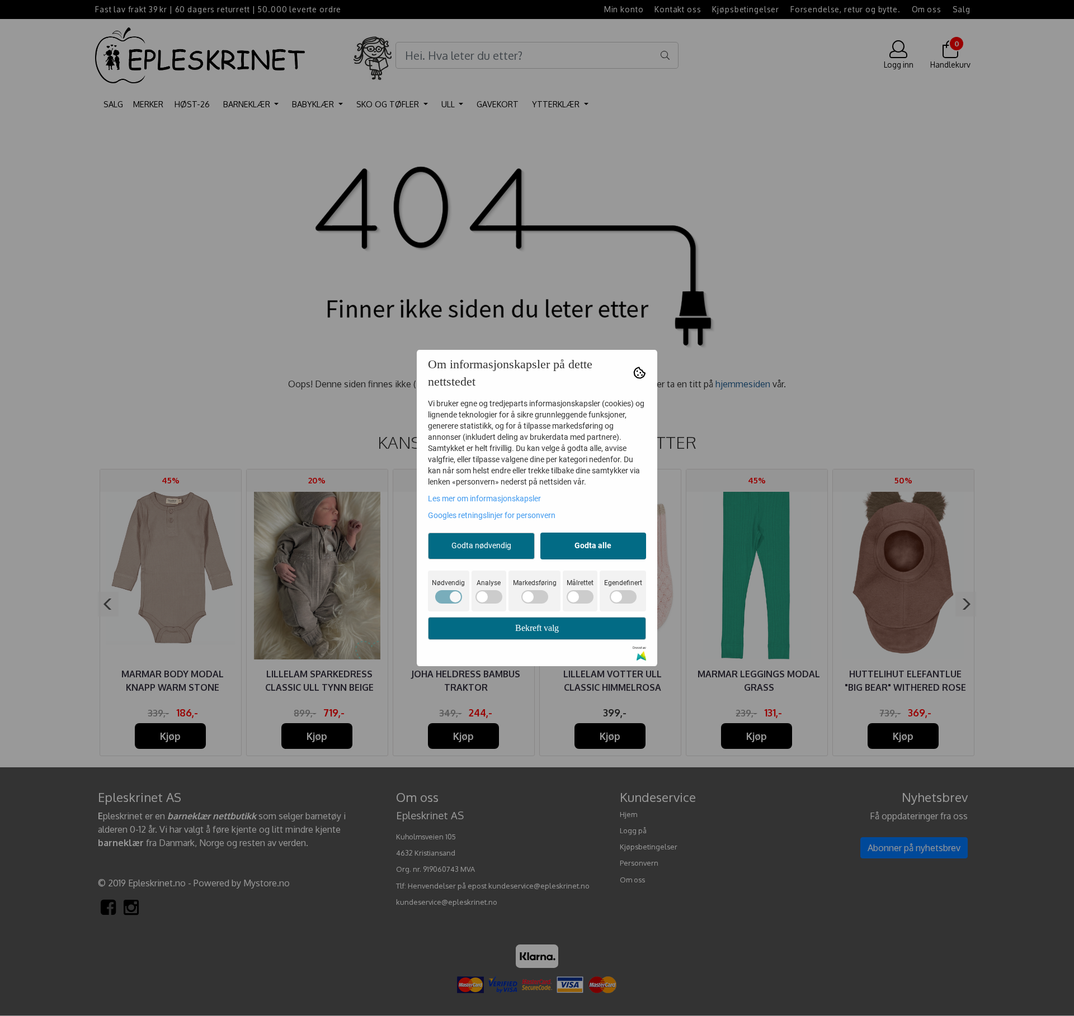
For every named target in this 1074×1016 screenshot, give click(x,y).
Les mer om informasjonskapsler (484, 498)
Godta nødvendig (481, 545)
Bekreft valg (537, 628)
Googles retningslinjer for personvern (491, 515)
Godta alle (592, 545)
